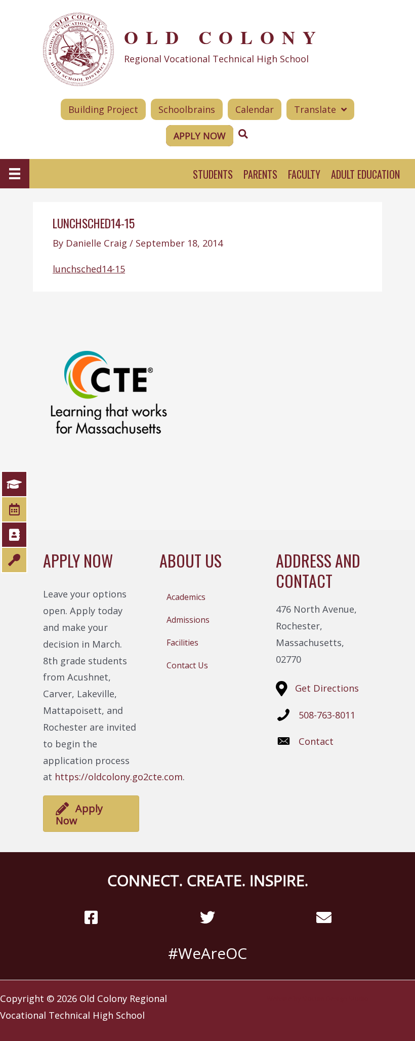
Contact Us (187, 665)
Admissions (188, 619)
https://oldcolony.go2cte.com (119, 777)
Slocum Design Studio (335, 998)
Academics (186, 597)
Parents (260, 174)
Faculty (304, 174)
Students (213, 174)
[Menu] (14, 173)
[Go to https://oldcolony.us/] (207, 48)
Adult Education (365, 174)
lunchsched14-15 (89, 269)
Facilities (182, 642)
